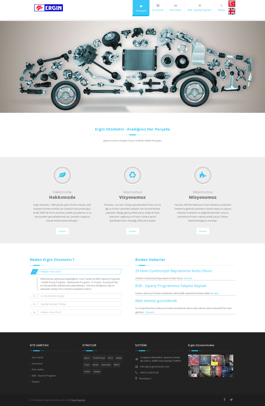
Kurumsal (37, 363)
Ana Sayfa (37, 357)
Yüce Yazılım (78, 400)
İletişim (35, 381)
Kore (110, 357)
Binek (95, 364)
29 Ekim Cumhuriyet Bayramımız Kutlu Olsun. (174, 270)
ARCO (116, 364)
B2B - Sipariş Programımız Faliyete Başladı (170, 285)
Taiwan (96, 371)
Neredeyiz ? (145, 378)
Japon (87, 357)
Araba (119, 357)
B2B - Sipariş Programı (44, 375)
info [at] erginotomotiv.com (154, 366)
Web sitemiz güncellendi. (156, 300)
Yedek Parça (99, 357)
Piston (87, 371)
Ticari (87, 364)
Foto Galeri (38, 369)
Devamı (62, 231)
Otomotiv (106, 364)
